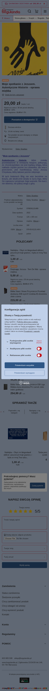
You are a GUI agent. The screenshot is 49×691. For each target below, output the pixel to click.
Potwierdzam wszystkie (24, 365)
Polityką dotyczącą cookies (27, 322)
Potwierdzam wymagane (24, 373)
